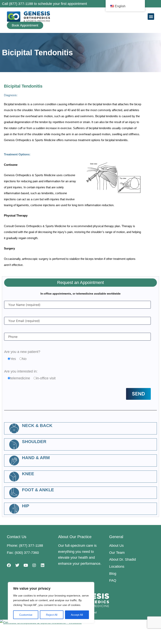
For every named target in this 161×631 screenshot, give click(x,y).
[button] (151, 16)
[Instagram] (34, 565)
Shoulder (34, 441)
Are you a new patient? (22, 352)
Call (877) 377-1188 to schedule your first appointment (44, 4)
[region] (51, 602)
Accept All (77, 614)
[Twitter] (17, 565)
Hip (25, 505)
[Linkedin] (43, 565)
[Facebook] (9, 565)
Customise (25, 614)
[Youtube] (26, 565)
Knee (28, 473)
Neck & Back (37, 425)
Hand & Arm (36, 457)
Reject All (51, 614)
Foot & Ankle (38, 489)
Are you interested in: (21, 371)
